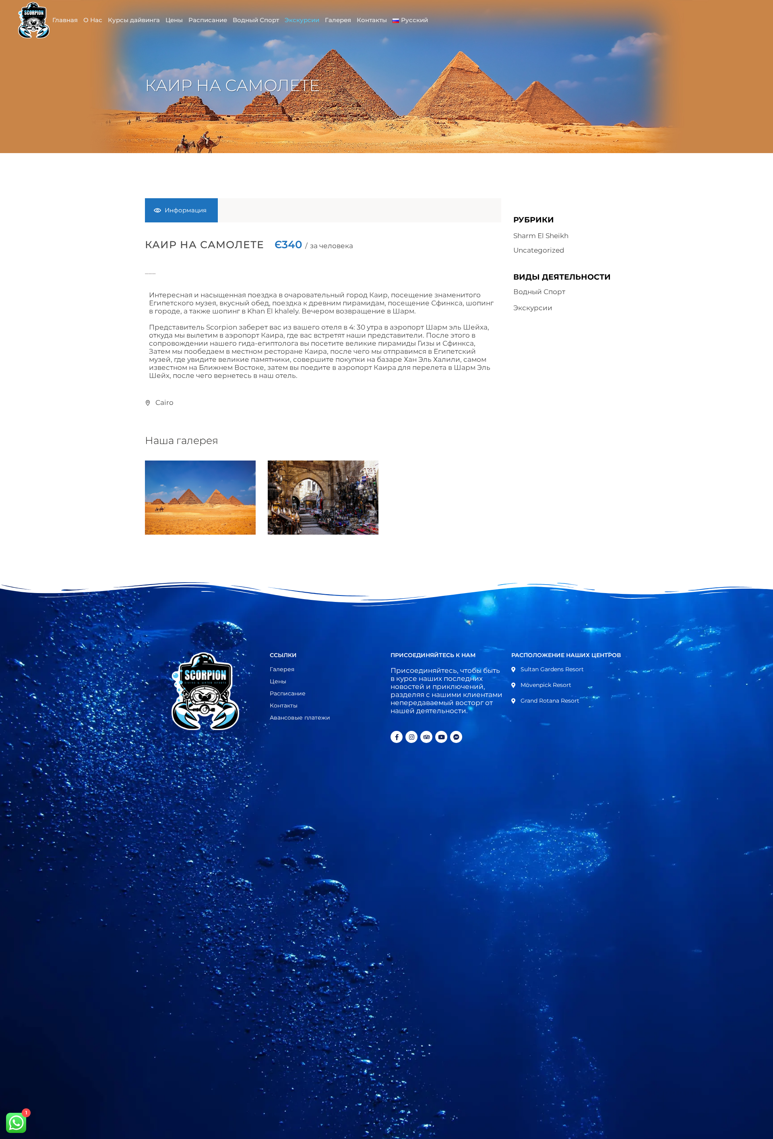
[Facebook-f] (397, 737)
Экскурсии (532, 308)
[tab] (181, 210)
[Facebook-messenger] (456, 737)
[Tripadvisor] (426, 737)
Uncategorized (538, 250)
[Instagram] (411, 737)
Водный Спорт (539, 292)
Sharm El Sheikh (540, 236)
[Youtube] (441, 737)
